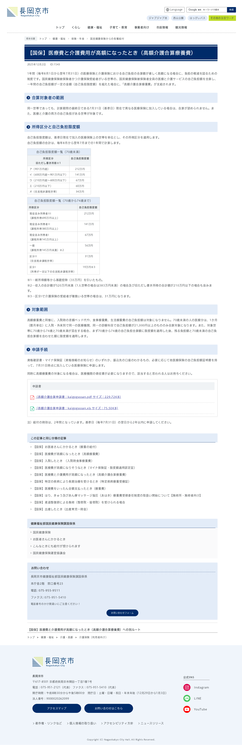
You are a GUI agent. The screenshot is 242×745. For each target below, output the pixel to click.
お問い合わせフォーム (122, 613)
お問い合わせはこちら (109, 708)
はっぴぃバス (198, 18)
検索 (231, 9)
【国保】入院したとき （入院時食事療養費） (63, 460)
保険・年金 (78, 38)
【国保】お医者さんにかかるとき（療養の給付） (66, 446)
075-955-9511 (49, 590)
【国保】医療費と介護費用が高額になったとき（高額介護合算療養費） (80, 474)
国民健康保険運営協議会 (49, 553)
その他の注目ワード (222, 18)
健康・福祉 (59, 38)
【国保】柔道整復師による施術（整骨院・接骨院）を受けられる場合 (79, 502)
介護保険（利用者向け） (93, 637)
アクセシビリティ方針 (118, 723)
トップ (43, 38)
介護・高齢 (66, 637)
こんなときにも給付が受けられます (57, 546)
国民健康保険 (42, 532)
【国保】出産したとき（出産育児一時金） (61, 509)
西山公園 (178, 18)
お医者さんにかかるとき (49, 539)
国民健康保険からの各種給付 (107, 38)
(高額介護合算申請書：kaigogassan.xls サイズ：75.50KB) (77, 408)
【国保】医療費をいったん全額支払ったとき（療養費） (70, 488)
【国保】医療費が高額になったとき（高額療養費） (67, 454)
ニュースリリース (152, 723)
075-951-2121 (51, 687)
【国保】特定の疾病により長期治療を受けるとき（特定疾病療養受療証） (82, 481)
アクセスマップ (56, 708)
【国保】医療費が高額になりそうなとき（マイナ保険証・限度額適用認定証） (85, 467)
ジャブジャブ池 (158, 18)
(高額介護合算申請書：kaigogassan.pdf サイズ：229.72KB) (78, 396)
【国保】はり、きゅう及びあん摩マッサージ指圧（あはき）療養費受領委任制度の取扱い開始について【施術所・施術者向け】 (118, 495)
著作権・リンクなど (48, 723)
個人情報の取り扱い (82, 723)
